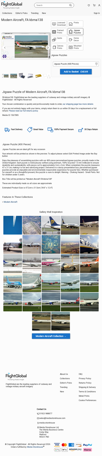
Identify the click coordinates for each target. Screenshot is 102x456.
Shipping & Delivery (87, 387)
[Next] (48, 47)
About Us (64, 374)
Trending (34, 13)
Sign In (97, 13)
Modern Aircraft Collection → (51, 336)
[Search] (70, 5)
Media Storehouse (35, 447)
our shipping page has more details (78, 104)
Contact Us (41, 409)
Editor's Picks (21, 13)
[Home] (16, 8)
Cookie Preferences (87, 400)
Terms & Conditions (87, 391)
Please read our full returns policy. (23, 111)
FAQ (80, 374)
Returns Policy (85, 383)
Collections (7, 13)
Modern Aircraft (10, 202)
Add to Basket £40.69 (76, 71)
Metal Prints (84, 396)
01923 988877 (45, 413)
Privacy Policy (85, 378)
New (44, 13)
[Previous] (4, 47)
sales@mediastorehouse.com (52, 418)
